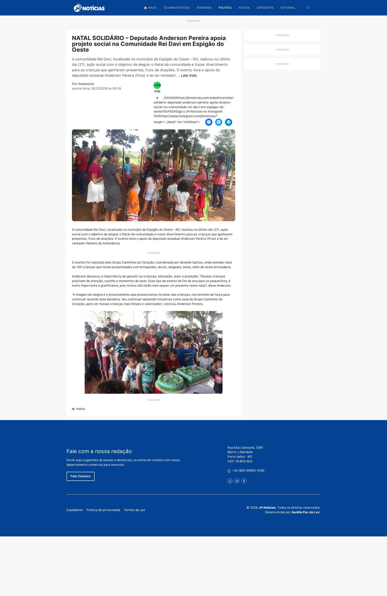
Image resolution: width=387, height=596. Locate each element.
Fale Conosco (81, 476)
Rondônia (204, 7)
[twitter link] (230, 480)
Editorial (288, 7)
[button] (308, 8)
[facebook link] (243, 480)
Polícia (244, 7)
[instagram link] (236, 480)
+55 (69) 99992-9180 (248, 470)
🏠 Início (150, 7)
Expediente (265, 7)
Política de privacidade (103, 510)
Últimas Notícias (177, 7)
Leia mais (189, 75)
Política (225, 7)
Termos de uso (134, 510)
